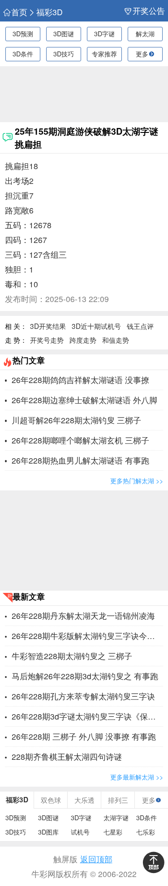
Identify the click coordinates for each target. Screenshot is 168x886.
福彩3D (49, 12)
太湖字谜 (116, 818)
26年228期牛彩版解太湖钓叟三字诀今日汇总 (87, 635)
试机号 (80, 832)
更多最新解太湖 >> (136, 776)
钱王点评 (140, 326)
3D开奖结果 (48, 326)
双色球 (51, 800)
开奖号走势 (47, 340)
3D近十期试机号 (96, 326)
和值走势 (115, 340)
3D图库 (48, 832)
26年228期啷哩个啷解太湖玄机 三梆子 (80, 440)
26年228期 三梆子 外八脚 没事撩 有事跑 (84, 736)
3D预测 (23, 33)
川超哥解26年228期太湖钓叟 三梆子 (76, 420)
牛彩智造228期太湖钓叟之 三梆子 (72, 655)
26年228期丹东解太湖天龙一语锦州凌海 (83, 615)
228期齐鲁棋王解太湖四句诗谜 (67, 756)
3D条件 (23, 53)
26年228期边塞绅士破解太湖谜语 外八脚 (84, 399)
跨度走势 (82, 340)
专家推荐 (104, 53)
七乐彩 (145, 832)
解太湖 (145, 33)
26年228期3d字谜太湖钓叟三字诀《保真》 (87, 716)
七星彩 (112, 832)
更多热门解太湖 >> (136, 480)
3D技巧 (63, 53)
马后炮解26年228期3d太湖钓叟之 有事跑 (85, 676)
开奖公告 (149, 10)
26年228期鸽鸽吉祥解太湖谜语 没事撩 (80, 379)
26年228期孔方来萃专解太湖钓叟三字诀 (83, 696)
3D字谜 (104, 33)
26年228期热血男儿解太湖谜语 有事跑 (80, 460)
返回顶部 (96, 859)
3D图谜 (63, 33)
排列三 (118, 800)
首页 (19, 12)
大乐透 (84, 800)
